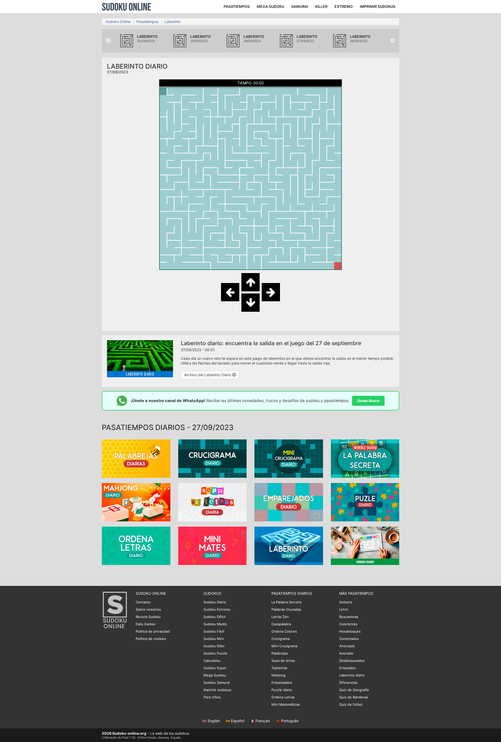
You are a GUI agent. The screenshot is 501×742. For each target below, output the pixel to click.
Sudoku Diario (215, 602)
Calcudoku (212, 660)
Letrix (343, 609)
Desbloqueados (352, 660)
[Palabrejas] (136, 458)
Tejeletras (279, 668)
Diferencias (348, 682)
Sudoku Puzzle (216, 653)
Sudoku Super (215, 668)
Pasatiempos (147, 21)
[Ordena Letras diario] (136, 545)
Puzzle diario (281, 690)
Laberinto (172, 21)
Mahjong (278, 675)
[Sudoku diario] (365, 545)
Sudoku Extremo (217, 609)
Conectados (349, 639)
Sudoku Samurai (217, 682)
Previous (108, 40)
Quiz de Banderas (353, 697)
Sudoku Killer (214, 646)
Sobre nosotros (148, 609)
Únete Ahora (368, 400)
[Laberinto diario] (288, 545)
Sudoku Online (126, 6)
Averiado (346, 653)
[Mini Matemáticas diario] (212, 545)
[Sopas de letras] (212, 501)
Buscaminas (348, 617)
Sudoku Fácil (214, 631)
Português (289, 721)
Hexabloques (350, 631)
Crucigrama (280, 639)
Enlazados (347, 668)
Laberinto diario (352, 675)
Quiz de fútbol (350, 704)
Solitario (345, 602)
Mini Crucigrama (284, 646)
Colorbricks (348, 624)
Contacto (143, 602)
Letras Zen (280, 617)
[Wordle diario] (365, 458)
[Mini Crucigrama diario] (288, 458)
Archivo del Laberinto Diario (208, 375)
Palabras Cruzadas (286, 609)
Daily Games (146, 624)
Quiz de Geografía (354, 690)
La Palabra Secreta (286, 602)
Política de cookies (151, 639)
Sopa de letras (283, 660)
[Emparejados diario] (288, 501)
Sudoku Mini (214, 639)
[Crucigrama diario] (212, 458)
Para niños (212, 697)
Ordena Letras (283, 697)
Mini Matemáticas (285, 704)
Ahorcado (347, 646)
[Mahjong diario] (136, 501)
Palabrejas (279, 653)
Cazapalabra (281, 624)
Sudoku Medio (215, 624)
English (214, 721)
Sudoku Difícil (214, 617)
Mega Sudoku (215, 675)
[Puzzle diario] (365, 501)
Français (262, 721)
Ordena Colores (284, 631)
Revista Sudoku (148, 617)
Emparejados (281, 682)
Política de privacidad (153, 631)
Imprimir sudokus (217, 690)
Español (237, 721)
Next (392, 40)
